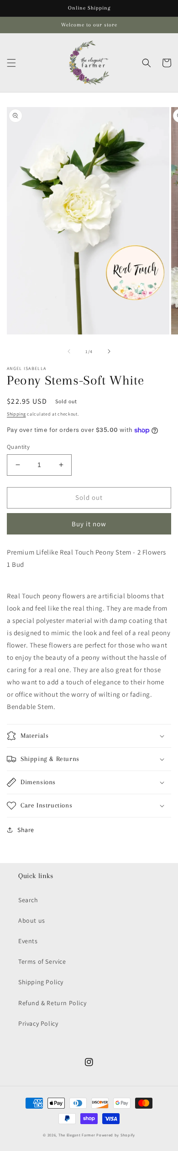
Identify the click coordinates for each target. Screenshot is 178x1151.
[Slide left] (69, 351)
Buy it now (89, 523)
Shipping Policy (40, 982)
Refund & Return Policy (52, 1003)
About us (31, 920)
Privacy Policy (38, 1023)
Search (28, 900)
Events (28, 941)
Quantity (18, 447)
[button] (11, 63)
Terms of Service (42, 961)
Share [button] (25, 830)
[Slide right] (109, 351)
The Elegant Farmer (76, 1134)
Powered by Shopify (115, 1134)
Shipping (16, 414)
